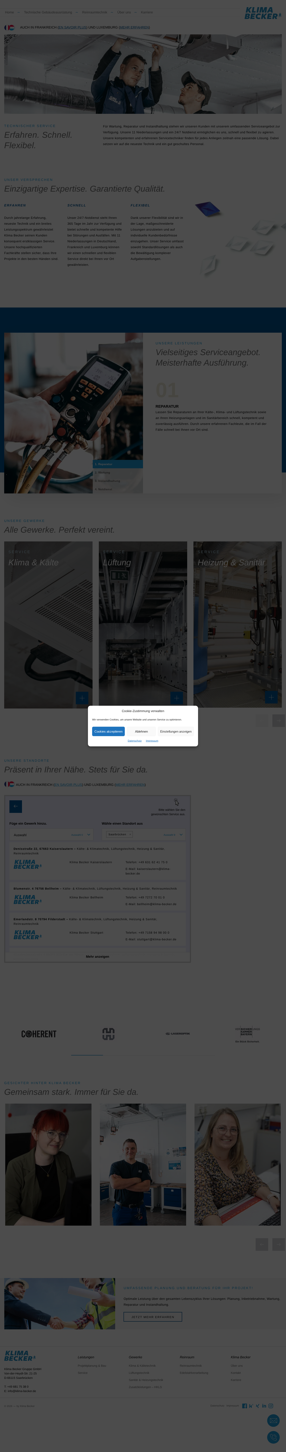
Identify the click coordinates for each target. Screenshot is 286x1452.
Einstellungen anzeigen (176, 731)
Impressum (152, 740)
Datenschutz (135, 740)
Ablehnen (141, 731)
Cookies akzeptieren (108, 731)
